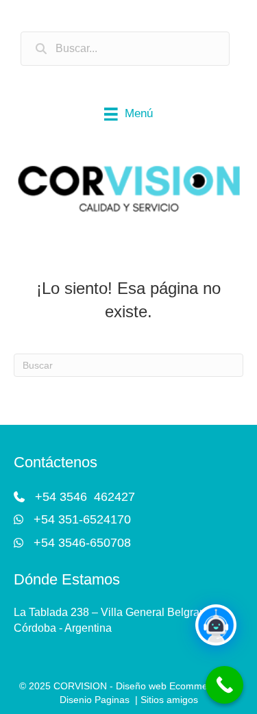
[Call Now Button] (224, 685)
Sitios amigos (169, 699)
